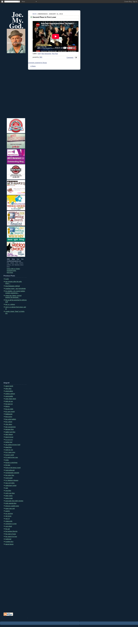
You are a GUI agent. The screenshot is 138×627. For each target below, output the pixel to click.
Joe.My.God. (16, 20)
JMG (40, 57)
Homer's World (9, 455)
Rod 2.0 (7, 518)
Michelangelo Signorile (12, 472)
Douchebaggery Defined (12, 286)
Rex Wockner (9, 513)
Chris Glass (8, 424)
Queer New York (10, 508)
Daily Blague (9, 434)
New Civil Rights (10, 483)
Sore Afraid (8, 526)
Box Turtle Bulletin (10, 419)
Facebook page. (11, 270)
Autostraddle (9, 396)
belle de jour (9, 401)
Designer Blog (9, 429)
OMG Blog (8, 490)
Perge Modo (9, 498)
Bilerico (7, 406)
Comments (70, 57)
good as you (9, 450)
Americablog (9, 391)
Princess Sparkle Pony (12, 506)
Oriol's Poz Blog (10, 493)
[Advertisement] (12, 348)
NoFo (6, 488)
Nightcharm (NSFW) (10, 485)
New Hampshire (46, 53)
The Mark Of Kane (10, 534)
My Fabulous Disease (11, 480)
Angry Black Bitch (10, 399)
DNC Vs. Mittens (10, 304)
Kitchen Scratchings (11, 462)
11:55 (7, 279)
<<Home (33, 66)
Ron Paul (55, 53)
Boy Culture (8, 421)
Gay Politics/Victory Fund (12, 444)
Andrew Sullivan (10, 393)
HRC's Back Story (10, 452)
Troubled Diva (9, 541)
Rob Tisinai (8, 516)
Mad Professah (10, 470)
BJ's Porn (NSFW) (10, 411)
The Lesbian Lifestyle (11, 531)
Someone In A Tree (10, 523)
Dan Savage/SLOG (10, 427)
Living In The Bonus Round (12, 467)
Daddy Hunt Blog (10, 432)
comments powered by (37, 62)
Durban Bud (8, 442)
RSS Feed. (10, 272)
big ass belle (9, 409)
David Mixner (9, 437)
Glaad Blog (8, 447)
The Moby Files (9, 475)
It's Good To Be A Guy (11, 457)
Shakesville (8, 521)
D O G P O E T (9, 439)
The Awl (7, 529)
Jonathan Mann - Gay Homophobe (15, 288)
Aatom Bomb (9, 386)
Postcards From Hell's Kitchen (14, 501)
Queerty (7, 511)
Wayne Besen (9, 544)
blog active (8, 416)
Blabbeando (8, 414)
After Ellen (8, 388)
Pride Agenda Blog (10, 503)
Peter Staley (9, 495)
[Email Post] (75, 57)
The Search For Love (11, 536)
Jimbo (7, 460)
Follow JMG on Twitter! (13, 269)
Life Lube (7, 465)
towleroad (8, 539)
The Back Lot (9, 404)
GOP (39, 53)
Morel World (8, 478)
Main (35, 14)
